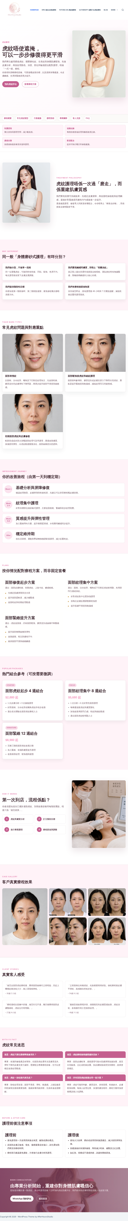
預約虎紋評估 (11, 84)
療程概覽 (8, 118)
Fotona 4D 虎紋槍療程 (67, 10)
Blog (106, 10)
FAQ (88, 118)
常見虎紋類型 (22, 118)
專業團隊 (63, 118)
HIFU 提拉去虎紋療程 (49, 10)
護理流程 (50, 118)
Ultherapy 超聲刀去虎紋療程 (90, 10)
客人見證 (76, 118)
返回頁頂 (43, 1199)
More (113, 10)
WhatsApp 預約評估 (22, 1199)
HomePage (34, 10)
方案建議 (37, 118)
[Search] (123, 10)
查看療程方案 (30, 84)
